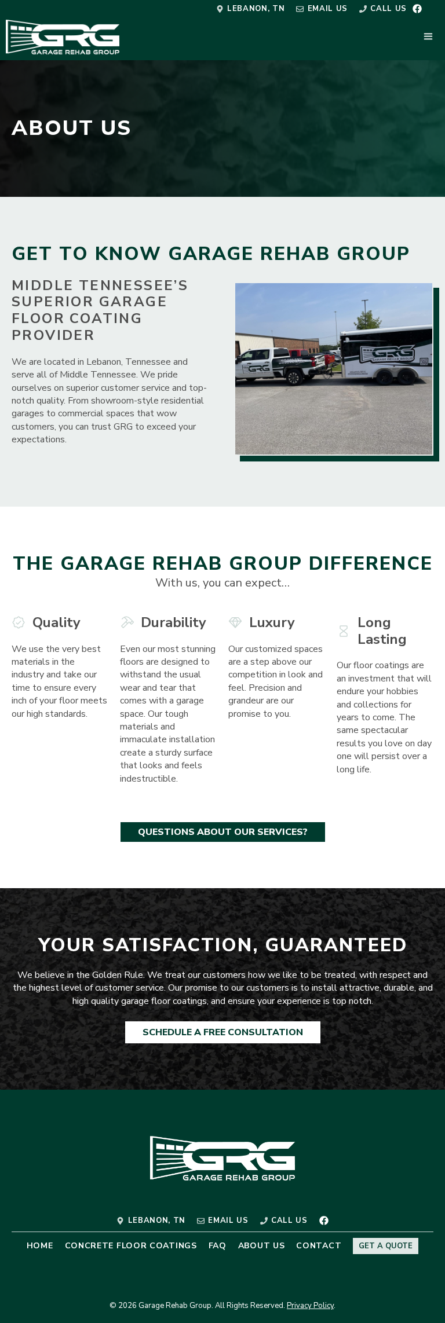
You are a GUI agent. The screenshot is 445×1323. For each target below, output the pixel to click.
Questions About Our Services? (223, 832)
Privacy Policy (310, 1305)
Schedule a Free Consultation (223, 1032)
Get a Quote (386, 1246)
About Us (261, 1245)
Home (40, 1245)
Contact (318, 1245)
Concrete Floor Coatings (131, 1245)
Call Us (388, 8)
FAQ (218, 1245)
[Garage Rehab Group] (62, 37)
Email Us (328, 8)
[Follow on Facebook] (417, 8)
